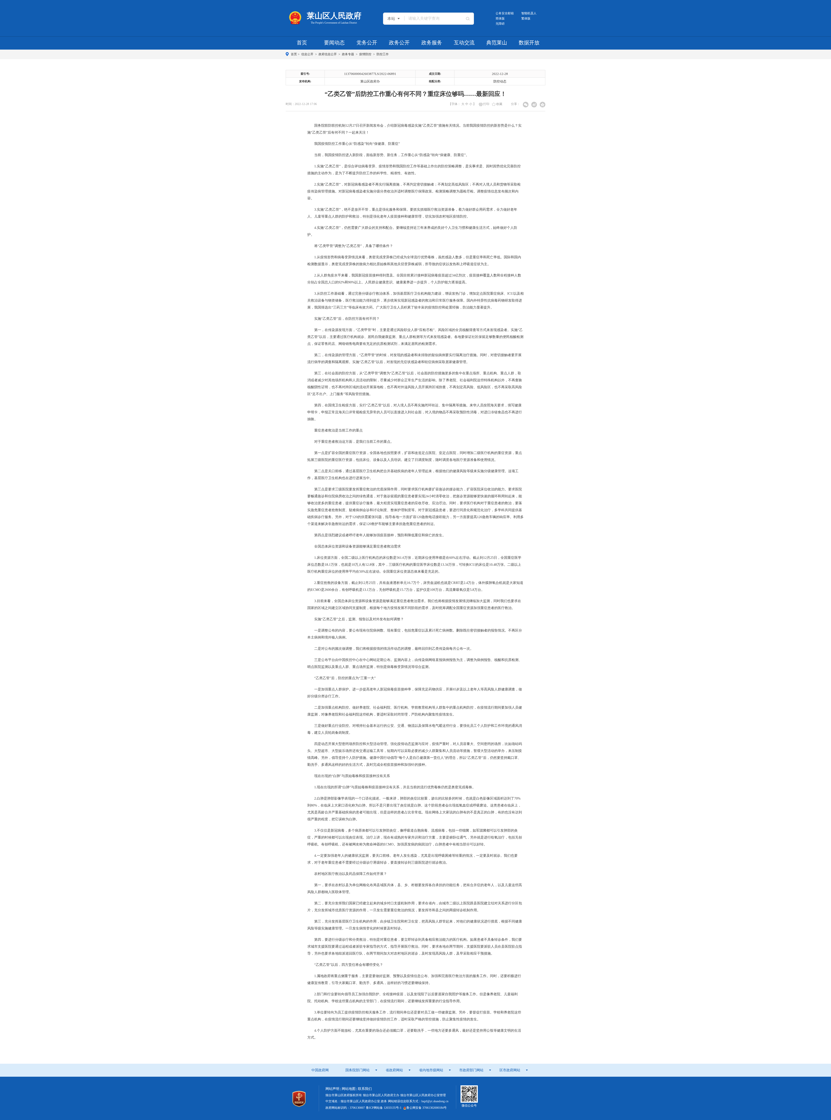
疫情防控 (365, 54)
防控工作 (383, 54)
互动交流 (464, 42)
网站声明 (332, 1089)
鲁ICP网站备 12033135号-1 (383, 1107)
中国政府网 (320, 1070)
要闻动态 (334, 42)
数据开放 (529, 42)
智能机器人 (528, 13)
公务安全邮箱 (505, 13)
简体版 (500, 18)
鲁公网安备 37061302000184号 (426, 1107)
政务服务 (431, 42)
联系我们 (365, 1089)
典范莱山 (496, 42)
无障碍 (500, 23)
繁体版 (525, 18)
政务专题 (348, 54)
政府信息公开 (328, 54)
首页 (302, 42)
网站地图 (349, 1089)
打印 (486, 104)
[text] (433, 18)
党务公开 (366, 42)
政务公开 (399, 42)
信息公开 (307, 54)
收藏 (499, 104)
